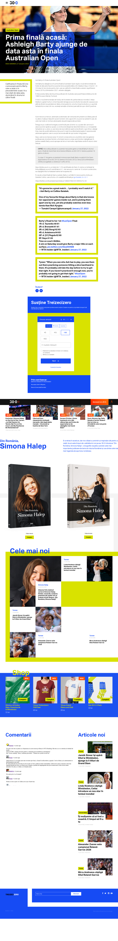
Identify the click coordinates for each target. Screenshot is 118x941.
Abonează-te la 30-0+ (99, 402)
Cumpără (29, 537)
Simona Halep (43, 585)
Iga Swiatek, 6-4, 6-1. (81, 177)
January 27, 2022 (80, 208)
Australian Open (12, 30)
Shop (21, 672)
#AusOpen (67, 221)
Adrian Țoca (17, 430)
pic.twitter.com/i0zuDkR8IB (60, 247)
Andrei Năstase (70, 430)
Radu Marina (11, 64)
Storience (102, 911)
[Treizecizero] (16, 895)
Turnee (66, 559)
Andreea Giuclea (89, 824)
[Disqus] (40, 764)
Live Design (109, 911)
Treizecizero (87, 766)
